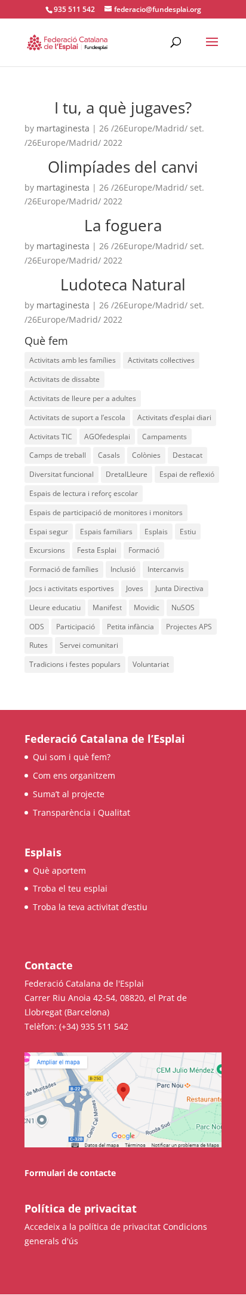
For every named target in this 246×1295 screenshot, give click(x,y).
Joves (134, 588)
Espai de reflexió (186, 474)
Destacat (187, 455)
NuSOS (183, 607)
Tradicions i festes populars (75, 664)
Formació (143, 550)
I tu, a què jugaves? (123, 107)
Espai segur (48, 531)
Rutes (38, 645)
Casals (109, 455)
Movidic (146, 607)
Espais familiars (106, 531)
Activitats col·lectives (161, 360)
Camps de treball (57, 455)
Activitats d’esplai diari (174, 417)
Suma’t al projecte (68, 794)
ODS (36, 627)
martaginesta (63, 128)
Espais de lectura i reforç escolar (83, 493)
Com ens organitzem (74, 775)
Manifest (107, 607)
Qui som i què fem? (71, 757)
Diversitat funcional (61, 474)
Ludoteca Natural (123, 284)
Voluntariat (151, 664)
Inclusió (123, 569)
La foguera (123, 225)
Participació (75, 627)
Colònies (146, 455)
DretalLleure (126, 474)
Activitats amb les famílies (72, 360)
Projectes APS (189, 627)
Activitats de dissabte (64, 379)
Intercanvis (165, 569)
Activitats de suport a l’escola (77, 417)
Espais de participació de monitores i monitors (106, 512)
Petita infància (130, 627)
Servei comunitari (89, 645)
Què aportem (59, 870)
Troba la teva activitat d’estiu (90, 907)
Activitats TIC (50, 436)
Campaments (164, 436)
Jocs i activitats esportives (71, 588)
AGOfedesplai (107, 436)
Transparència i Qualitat (81, 812)
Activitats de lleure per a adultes (82, 398)
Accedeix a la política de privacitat (92, 1226)
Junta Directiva (179, 588)
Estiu (188, 531)
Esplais (156, 531)
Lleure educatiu (55, 607)
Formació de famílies (64, 569)
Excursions (47, 550)
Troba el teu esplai (70, 888)
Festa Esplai (96, 550)
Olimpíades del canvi (123, 166)
